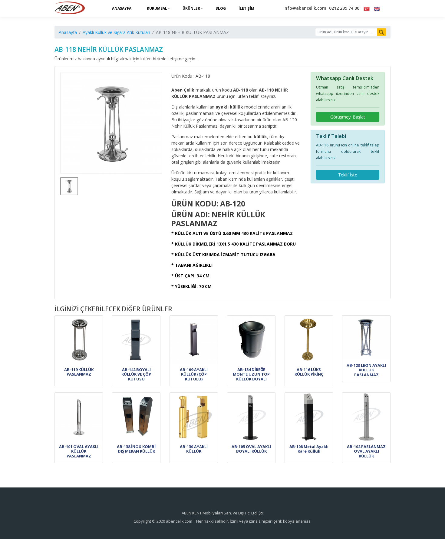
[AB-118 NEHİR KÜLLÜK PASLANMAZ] (111, 123)
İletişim (246, 8)
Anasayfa (121, 8)
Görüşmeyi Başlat (347, 117)
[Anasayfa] (69, 8)
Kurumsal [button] (157, 8)
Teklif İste (347, 175)
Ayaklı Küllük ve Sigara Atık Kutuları (116, 32)
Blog (221, 8)
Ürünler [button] (191, 8)
